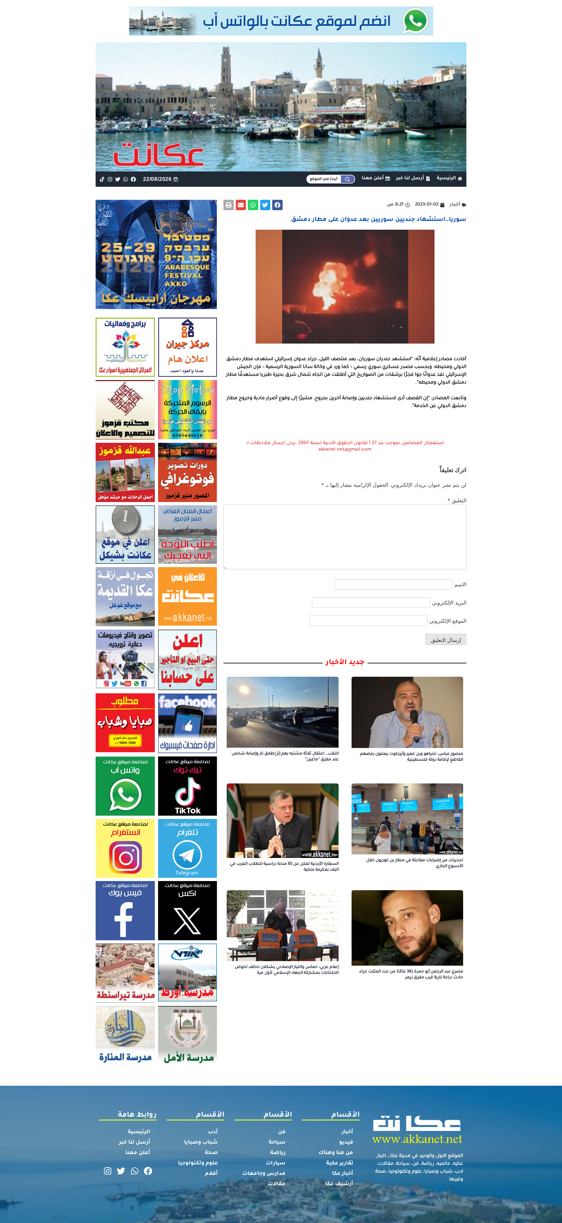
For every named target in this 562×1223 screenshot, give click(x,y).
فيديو (346, 1143)
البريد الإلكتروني (449, 602)
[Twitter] (117, 179)
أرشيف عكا (339, 1184)
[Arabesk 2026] (156, 307)
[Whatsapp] (126, 179)
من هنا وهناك (335, 1153)
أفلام (211, 1174)
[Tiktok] (102, 179)
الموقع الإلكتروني (447, 621)
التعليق (457, 500)
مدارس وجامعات (264, 1174)
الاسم (460, 584)
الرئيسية (139, 1132)
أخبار (347, 1132)
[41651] (281, 33)
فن (282, 1132)
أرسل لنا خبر (134, 1143)
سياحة (277, 1143)
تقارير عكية (339, 1163)
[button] (277, 205)
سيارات (276, 1163)
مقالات (277, 1184)
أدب (213, 1132)
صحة (211, 1153)
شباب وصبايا (201, 1143)
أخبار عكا (342, 1174)
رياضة (278, 1153)
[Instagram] (110, 179)
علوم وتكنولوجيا (198, 1163)
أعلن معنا (137, 1153)
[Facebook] (133, 179)
